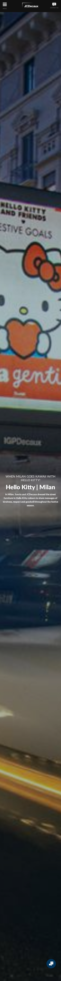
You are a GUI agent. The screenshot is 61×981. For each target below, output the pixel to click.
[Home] (30, 6)
